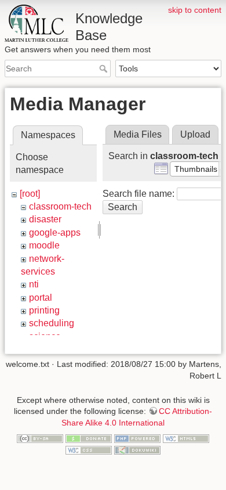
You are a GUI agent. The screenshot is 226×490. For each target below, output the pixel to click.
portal (40, 297)
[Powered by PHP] (137, 438)
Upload (195, 134)
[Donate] (88, 438)
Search (104, 68)
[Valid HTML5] (186, 438)
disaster (45, 219)
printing (44, 310)
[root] (30, 194)
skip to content (194, 10)
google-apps (55, 232)
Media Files (138, 134)
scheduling (51, 323)
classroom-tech (60, 206)
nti (34, 284)
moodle (44, 245)
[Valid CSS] (88, 449)
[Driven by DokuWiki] (137, 449)
